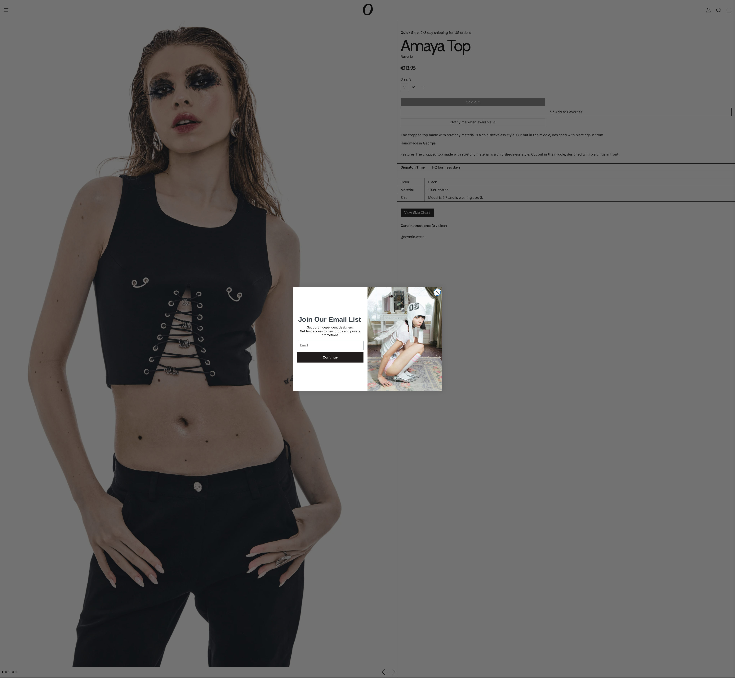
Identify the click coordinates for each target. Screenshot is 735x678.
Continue (330, 357)
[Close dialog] (437, 292)
